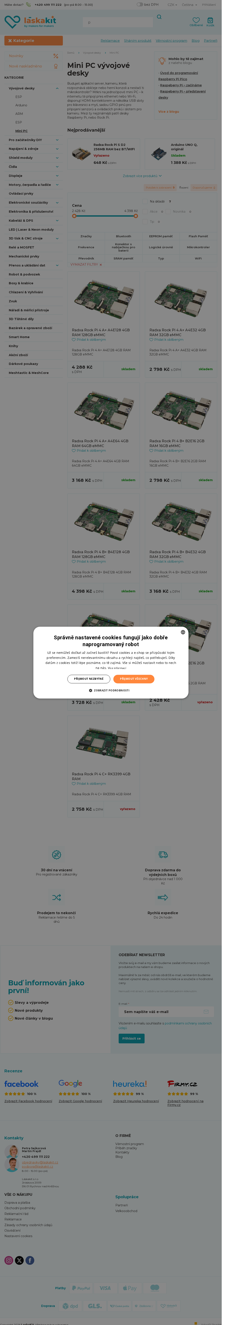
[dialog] (110, 662)
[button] (110, 690)
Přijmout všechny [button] (134, 679)
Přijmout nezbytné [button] (88, 679)
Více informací (117, 668)
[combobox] (183, 632)
